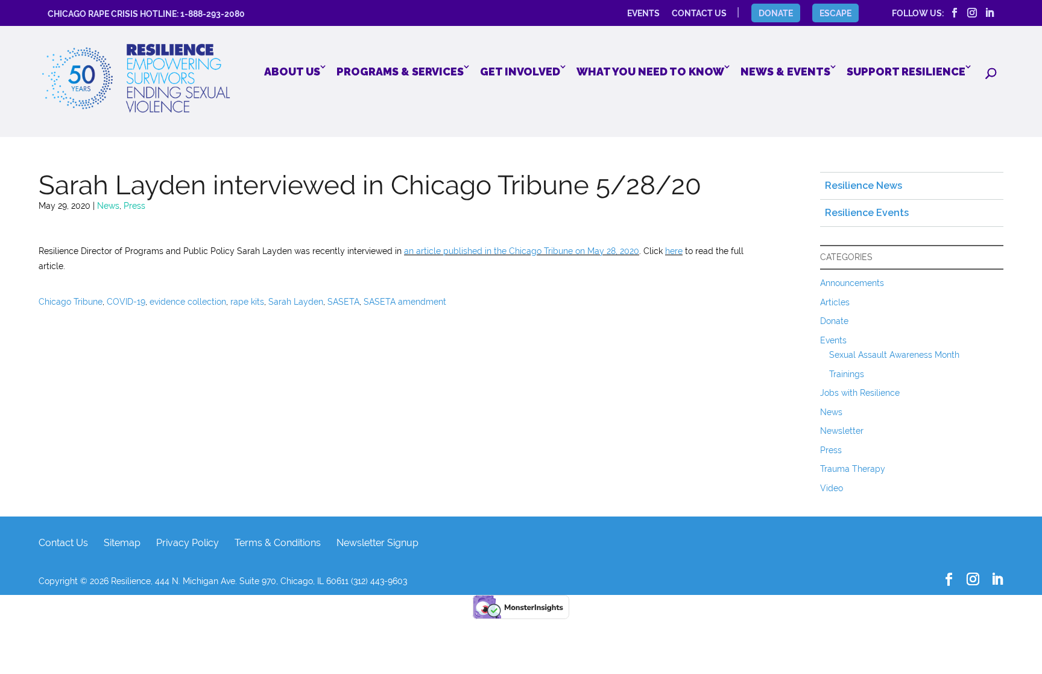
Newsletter (842, 431)
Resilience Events (867, 212)
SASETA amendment (405, 302)
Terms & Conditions (278, 542)
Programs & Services (400, 71)
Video (831, 488)
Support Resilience (906, 71)
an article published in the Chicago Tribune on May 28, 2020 (521, 251)
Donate (776, 13)
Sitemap (122, 542)
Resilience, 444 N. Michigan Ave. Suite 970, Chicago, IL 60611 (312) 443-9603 (259, 581)
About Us (292, 71)
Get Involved (520, 71)
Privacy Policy (187, 542)
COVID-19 (126, 302)
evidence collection (188, 302)
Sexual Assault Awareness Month (894, 355)
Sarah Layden (295, 302)
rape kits (247, 302)
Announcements (852, 283)
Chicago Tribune (71, 302)
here (674, 251)
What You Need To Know (650, 71)
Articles (835, 302)
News (108, 206)
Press (134, 206)
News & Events (785, 71)
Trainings (846, 374)
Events (833, 340)
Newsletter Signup (377, 542)
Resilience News (863, 185)
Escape (835, 13)
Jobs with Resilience (860, 393)
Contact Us (63, 542)
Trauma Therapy (852, 469)
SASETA (343, 302)
